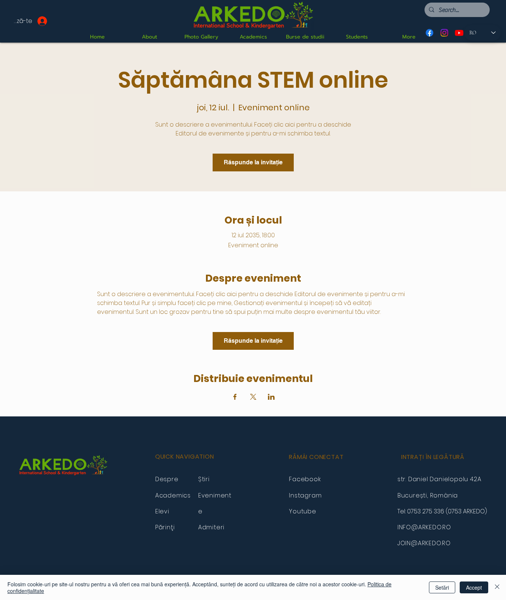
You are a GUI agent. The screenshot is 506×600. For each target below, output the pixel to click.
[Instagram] (444, 33)
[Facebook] (430, 33)
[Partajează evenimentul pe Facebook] (235, 397)
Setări (442, 587)
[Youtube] (459, 33)
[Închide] (497, 587)
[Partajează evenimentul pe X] (253, 397)
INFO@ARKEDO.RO (424, 527)
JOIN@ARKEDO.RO (424, 543)
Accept (474, 587)
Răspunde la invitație (253, 162)
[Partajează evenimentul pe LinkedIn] (271, 397)
